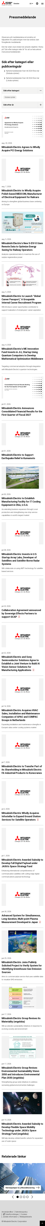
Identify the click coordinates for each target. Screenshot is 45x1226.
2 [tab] (21, 1197)
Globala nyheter (10, 97)
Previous (13, 1197)
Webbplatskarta (26, 1217)
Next (32, 1197)
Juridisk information (10, 1217)
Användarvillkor (7, 1212)
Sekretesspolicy (21, 1212)
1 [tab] (17, 1197)
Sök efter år (8, 105)
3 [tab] (24, 1197)
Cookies (24, 1214)
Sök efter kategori (11, 90)
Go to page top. (42, 1223)
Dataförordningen (12, 1214)
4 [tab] (27, 1197)
